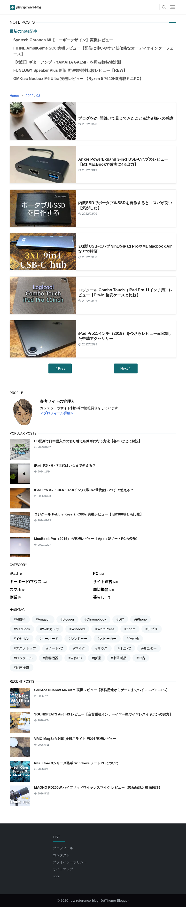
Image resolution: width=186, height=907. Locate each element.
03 (38, 96)
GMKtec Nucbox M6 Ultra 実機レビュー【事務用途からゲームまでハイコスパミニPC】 (101, 690)
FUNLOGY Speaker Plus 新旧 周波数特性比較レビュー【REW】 (70, 70)
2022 (29, 96)
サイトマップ (63, 869)
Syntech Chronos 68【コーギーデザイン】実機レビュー (63, 40)
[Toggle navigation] (172, 7)
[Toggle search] (164, 7)
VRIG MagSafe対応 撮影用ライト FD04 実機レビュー (75, 739)
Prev (61, 368)
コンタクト (61, 855)
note (56, 876)
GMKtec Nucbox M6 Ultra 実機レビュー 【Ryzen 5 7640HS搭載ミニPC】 (78, 79)
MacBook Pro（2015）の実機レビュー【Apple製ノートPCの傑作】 (86, 539)
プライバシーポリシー (70, 862)
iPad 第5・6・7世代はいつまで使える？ (65, 465)
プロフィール (63, 848)
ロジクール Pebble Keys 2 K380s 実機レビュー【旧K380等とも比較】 (88, 514)
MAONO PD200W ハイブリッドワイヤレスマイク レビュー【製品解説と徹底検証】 (98, 787)
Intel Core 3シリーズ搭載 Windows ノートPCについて (76, 763)
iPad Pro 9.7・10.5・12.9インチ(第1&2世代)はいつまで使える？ (84, 490)
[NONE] (154, 7)
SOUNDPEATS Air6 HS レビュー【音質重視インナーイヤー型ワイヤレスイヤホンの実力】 (103, 714)
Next (124, 368)
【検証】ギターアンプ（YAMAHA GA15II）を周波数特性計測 (67, 62)
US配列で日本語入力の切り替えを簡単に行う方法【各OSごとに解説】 (88, 441)
